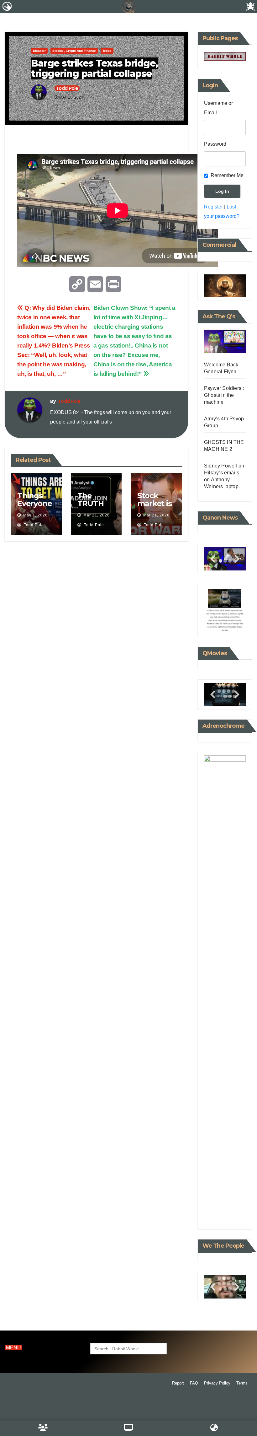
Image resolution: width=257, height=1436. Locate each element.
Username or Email (218, 107)
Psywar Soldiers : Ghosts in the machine (224, 395)
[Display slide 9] (225, 1216)
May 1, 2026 (35, 515)
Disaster (39, 50)
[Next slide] (237, 559)
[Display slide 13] (225, 696)
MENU (13, 1347)
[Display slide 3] (225, 561)
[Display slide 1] (219, 1205)
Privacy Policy (217, 1383)
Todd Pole (67, 88)
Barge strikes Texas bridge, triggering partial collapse (94, 68)
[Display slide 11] (228, 691)
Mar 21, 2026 (96, 515)
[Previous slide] (213, 559)
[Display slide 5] (219, 1211)
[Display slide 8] (233, 1211)
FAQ (194, 1383)
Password (215, 144)
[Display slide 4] (233, 1205)
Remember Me (227, 175)
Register (213, 206)
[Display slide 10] (224, 691)
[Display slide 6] (224, 686)
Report (178, 1383)
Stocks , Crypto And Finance (74, 50)
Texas (107, 50)
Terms (242, 1383)
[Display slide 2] (220, 561)
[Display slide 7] (228, 686)
